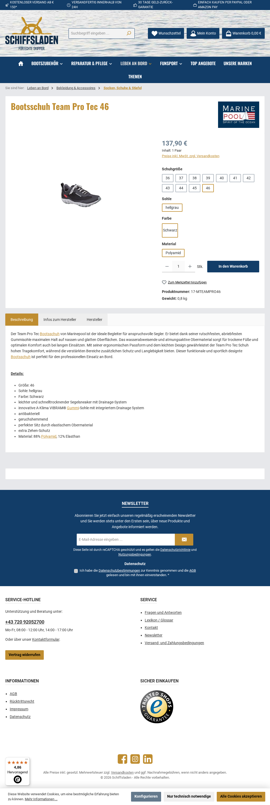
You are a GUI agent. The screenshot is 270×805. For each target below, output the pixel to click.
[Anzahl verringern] (167, 266)
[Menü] (26, 760)
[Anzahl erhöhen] (190, 266)
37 (181, 178)
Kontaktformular (45, 639)
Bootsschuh (50, 334)
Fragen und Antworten (163, 612)
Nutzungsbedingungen (134, 554)
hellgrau (172, 207)
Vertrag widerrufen (24, 655)
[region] (81, 195)
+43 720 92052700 (24, 622)
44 (181, 188)
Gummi (73, 408)
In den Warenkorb (233, 266)
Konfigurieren (146, 796)
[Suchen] (129, 33)
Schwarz (170, 230)
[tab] (21, 320)
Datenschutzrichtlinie (175, 550)
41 (235, 178)
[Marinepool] (238, 115)
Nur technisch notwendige (189, 796)
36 (168, 178)
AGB (192, 570)
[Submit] (184, 540)
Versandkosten (122, 772)
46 (208, 188)
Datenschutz (20, 717)
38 (194, 178)
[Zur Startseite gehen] (31, 33)
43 (168, 188)
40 (222, 178)
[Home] (20, 63)
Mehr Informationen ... (41, 799)
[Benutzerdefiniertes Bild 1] (156, 706)
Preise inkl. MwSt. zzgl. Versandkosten (190, 156)
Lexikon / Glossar (159, 620)
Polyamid (173, 253)
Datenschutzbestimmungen (119, 570)
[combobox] (96, 33)
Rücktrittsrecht (22, 701)
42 (249, 178)
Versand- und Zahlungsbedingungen (174, 643)
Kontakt (151, 627)
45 (194, 188)
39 (208, 178)
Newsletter (153, 635)
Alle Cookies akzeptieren (241, 796)
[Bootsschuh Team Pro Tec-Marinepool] (81, 195)
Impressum (19, 709)
